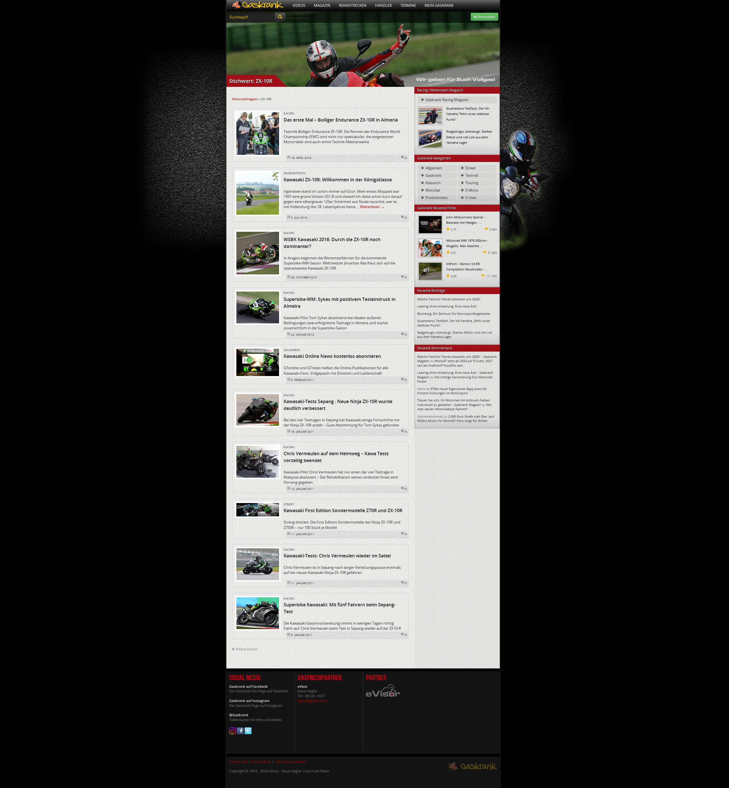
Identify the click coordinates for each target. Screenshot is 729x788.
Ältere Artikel (246, 649)
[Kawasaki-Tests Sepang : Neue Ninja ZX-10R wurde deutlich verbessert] (257, 409)
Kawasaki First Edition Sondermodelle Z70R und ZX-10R (343, 510)
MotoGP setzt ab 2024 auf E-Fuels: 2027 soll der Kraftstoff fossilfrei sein (454, 363)
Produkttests (295, 173)
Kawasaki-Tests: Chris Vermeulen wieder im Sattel (337, 556)
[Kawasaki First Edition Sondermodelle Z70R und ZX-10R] (257, 509)
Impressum (238, 761)
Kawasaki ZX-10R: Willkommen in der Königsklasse (338, 180)
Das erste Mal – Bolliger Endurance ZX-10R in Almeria (341, 120)
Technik (471, 175)
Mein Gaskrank (439, 5)
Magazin (322, 5)
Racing (289, 113)
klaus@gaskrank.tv (312, 700)
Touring (471, 182)
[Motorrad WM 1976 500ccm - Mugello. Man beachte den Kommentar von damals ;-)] (430, 247)
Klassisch (433, 182)
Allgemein (292, 350)
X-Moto (471, 190)
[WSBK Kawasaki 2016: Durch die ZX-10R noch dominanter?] (257, 252)
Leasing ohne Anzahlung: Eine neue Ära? (447, 306)
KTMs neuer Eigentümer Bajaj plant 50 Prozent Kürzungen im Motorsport (451, 391)
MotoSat (432, 190)
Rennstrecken (352, 5)
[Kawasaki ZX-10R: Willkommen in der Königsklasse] (257, 193)
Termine (408, 5)
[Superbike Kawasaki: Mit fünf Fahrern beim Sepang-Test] (257, 612)
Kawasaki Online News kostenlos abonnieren (332, 356)
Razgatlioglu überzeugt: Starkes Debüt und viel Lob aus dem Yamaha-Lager (469, 136)
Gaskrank (433, 175)
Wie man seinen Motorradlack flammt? (454, 407)
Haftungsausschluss (290, 761)
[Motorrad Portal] (257, 5)
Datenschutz (261, 761)
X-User (470, 197)
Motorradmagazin (245, 99)
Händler (383, 5)
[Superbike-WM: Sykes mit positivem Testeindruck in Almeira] (257, 307)
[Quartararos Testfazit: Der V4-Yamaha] (430, 115)
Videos (298, 5)
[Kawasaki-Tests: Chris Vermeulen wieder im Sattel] (257, 563)
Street (289, 504)
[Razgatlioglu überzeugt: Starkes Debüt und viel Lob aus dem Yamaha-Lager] (430, 138)
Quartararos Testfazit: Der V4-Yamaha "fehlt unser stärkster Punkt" (468, 113)
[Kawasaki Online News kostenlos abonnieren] (257, 362)
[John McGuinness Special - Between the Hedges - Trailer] (430, 224)
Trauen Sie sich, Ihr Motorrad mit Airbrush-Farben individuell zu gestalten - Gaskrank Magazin (453, 402)
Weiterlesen (372, 206)
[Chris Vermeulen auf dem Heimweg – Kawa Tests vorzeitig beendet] (257, 461)
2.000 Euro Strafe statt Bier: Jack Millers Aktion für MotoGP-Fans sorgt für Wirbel (455, 418)
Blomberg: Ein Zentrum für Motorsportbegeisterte (453, 313)
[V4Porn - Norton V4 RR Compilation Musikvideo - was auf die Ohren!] (430, 271)
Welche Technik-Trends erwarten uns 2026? (448, 299)
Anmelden (486, 16)
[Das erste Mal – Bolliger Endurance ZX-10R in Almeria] (257, 133)
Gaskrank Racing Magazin (446, 99)
